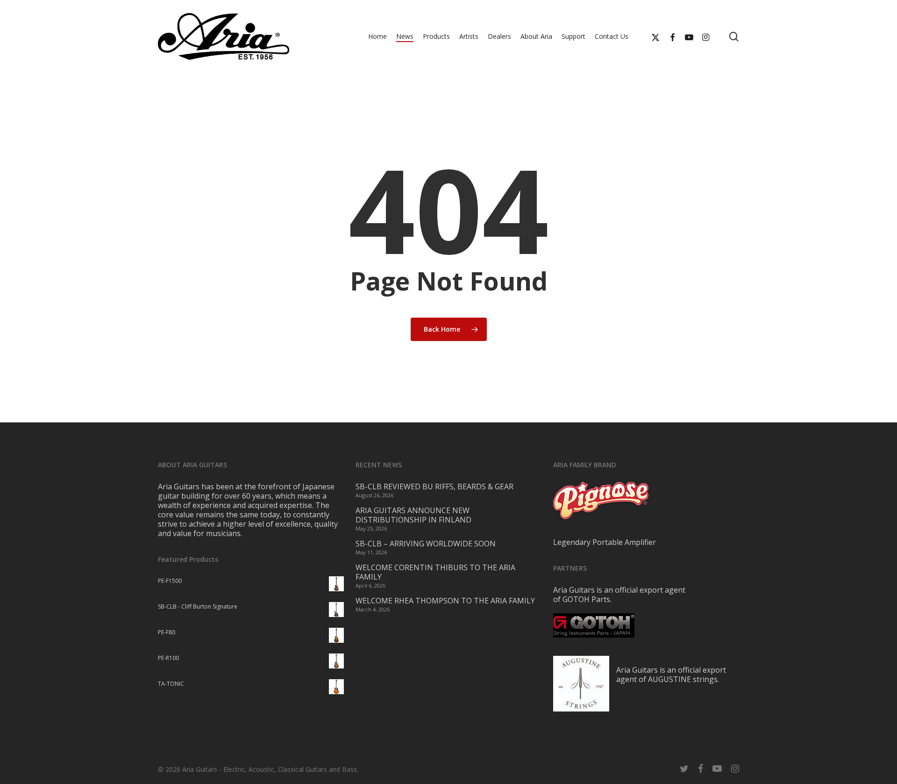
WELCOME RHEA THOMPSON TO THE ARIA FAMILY (445, 600)
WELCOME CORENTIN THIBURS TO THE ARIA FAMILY (435, 572)
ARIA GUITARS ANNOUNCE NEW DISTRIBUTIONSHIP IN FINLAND (413, 515)
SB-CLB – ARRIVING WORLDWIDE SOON (426, 543)
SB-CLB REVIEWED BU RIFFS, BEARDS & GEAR (434, 486)
